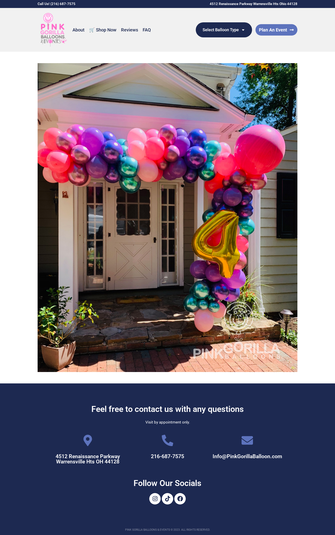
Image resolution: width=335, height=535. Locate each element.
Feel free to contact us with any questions (167, 409)
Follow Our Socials (167, 483)
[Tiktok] (167, 498)
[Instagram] (155, 498)
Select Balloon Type (221, 29)
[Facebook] (180, 498)
